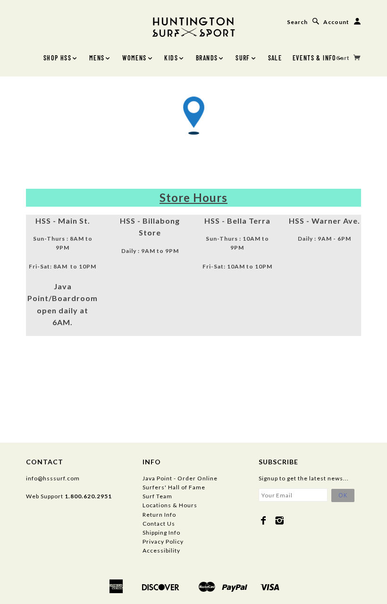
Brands (207, 58)
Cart (343, 57)
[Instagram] (280, 520)
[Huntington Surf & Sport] (193, 26)
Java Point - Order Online (180, 478)
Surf (243, 58)
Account (336, 21)
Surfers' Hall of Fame (174, 487)
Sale (275, 58)
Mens (97, 58)
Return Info (159, 514)
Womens (134, 58)
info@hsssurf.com (53, 478)
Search (297, 21)
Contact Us (159, 523)
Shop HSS (57, 58)
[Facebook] (264, 520)
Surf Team (157, 496)
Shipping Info (161, 532)
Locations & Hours (170, 505)
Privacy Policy (163, 541)
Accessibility (161, 550)
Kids (171, 58)
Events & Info (315, 58)
